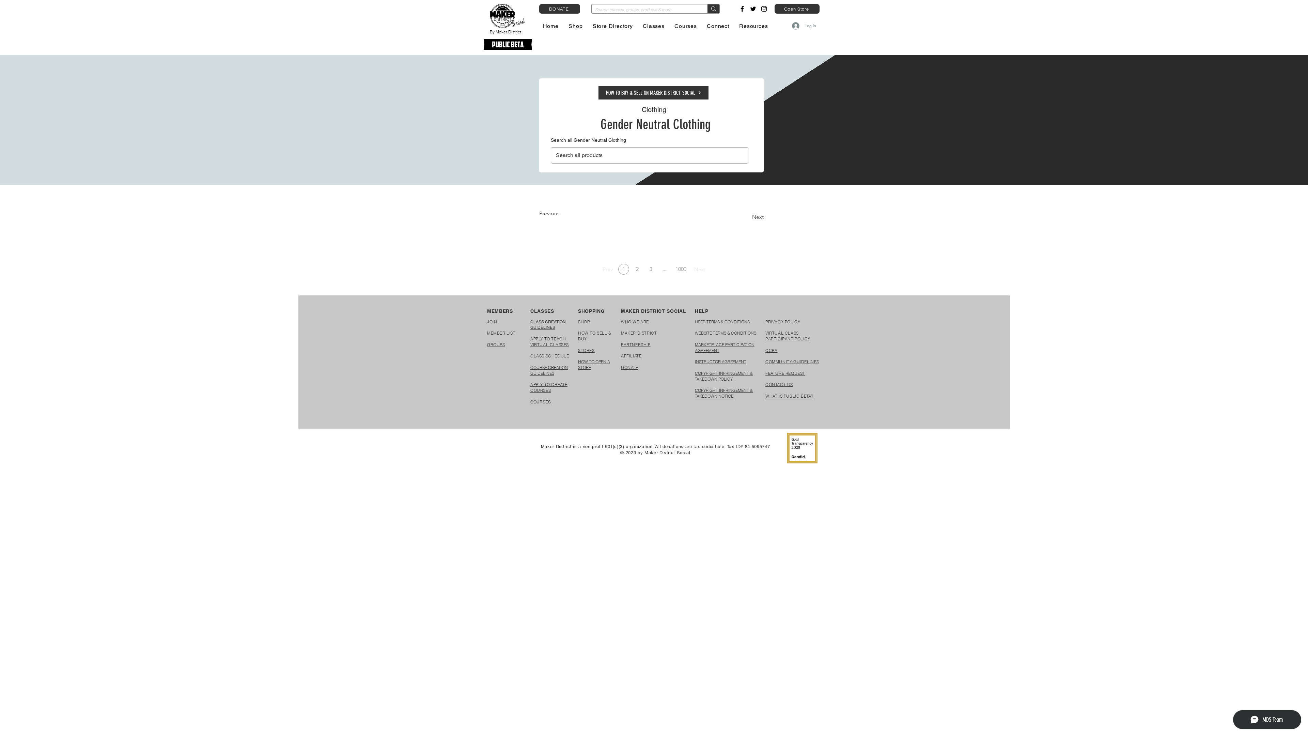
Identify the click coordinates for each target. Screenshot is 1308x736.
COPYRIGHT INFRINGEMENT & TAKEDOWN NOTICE (724, 393)
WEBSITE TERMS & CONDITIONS (725, 333)
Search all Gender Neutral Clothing (588, 140)
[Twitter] (753, 9)
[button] (576, 26)
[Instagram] (764, 9)
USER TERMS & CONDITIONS (722, 321)
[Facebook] (742, 9)
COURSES (540, 402)
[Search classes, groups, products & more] (713, 8)
